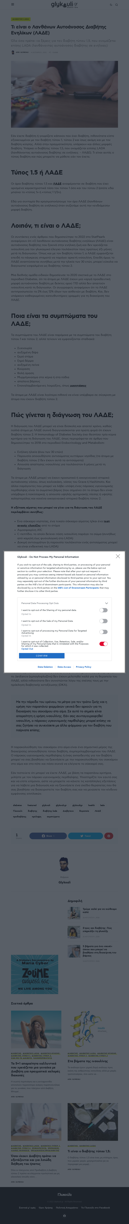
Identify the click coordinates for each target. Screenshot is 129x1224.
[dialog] (64, 612)
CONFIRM (42, 656)
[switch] (103, 610)
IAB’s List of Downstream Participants (78, 588)
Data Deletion (45, 667)
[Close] (119, 557)
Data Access (64, 667)
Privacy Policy (83, 667)
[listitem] (64, 603)
